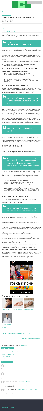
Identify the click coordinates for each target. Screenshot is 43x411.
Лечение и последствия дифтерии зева (31, 338)
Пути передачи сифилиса (6, 356)
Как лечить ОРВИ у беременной (25, 381)
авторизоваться (23, 345)
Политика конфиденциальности (7, 407)
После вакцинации (7, 29)
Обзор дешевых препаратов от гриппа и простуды (27, 389)
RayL (8, 21)
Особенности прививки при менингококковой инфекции (15, 333)
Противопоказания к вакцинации (10, 26)
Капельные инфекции (6, 15)
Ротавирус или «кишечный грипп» (21, 373)
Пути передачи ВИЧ (5, 358)
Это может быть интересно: (9, 31)
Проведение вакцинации (8, 27)
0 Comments (13, 21)
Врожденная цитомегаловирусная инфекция (10, 351)
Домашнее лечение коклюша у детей (23, 364)
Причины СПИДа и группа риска (7, 354)
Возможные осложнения (8, 30)
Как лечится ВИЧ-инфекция (6, 352)
